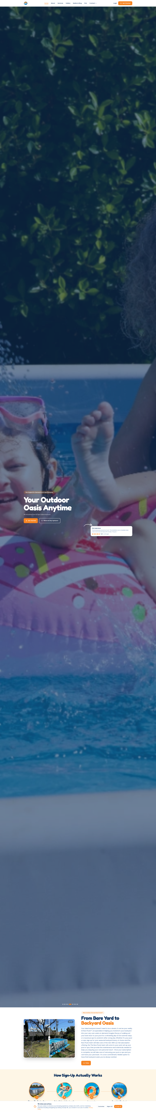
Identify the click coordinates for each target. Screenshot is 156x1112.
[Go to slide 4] (69, 1004)
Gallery (68, 3)
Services (60, 3)
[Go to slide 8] (75, 1004)
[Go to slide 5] (71, 1004)
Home (46, 3)
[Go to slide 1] (62, 1004)
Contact (92, 3)
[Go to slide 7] (74, 1004)
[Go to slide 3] (67, 1004)
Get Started (126, 3)
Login (115, 3)
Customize (101, 1106)
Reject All (109, 1106)
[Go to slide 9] (77, 1004)
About (53, 3)
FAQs (87, 1063)
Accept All (118, 1106)
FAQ (85, 3)
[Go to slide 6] (72, 1004)
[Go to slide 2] (64, 1004)
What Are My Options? (50, 521)
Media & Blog (77, 3)
